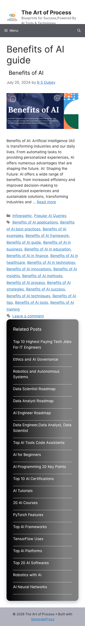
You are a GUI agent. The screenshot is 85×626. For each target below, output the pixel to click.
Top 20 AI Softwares (31, 563)
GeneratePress (42, 619)
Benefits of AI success (45, 289)
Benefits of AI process (26, 282)
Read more (46, 202)
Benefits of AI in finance (27, 256)
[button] (79, 30)
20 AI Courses (25, 503)
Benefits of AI (26, 73)
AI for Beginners (27, 454)
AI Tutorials (23, 491)
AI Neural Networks (30, 587)
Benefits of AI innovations (29, 269)
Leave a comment (28, 316)
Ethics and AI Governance (35, 359)
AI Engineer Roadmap (32, 413)
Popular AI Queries (50, 216)
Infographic (22, 216)
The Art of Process (46, 12)
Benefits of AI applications (35, 222)
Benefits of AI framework (47, 235)
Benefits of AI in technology (51, 262)
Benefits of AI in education (47, 249)
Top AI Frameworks (30, 527)
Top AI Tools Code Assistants (39, 442)
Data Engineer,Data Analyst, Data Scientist (42, 428)
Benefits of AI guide (24, 242)
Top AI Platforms (27, 551)
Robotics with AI (27, 575)
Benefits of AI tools (31, 302)
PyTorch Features (28, 515)
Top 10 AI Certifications (33, 478)
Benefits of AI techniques (28, 296)
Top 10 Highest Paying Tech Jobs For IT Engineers (42, 344)
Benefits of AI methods (42, 276)
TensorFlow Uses (28, 539)
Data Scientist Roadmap (34, 389)
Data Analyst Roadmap (33, 401)
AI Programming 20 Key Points (39, 466)
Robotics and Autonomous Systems (36, 374)
